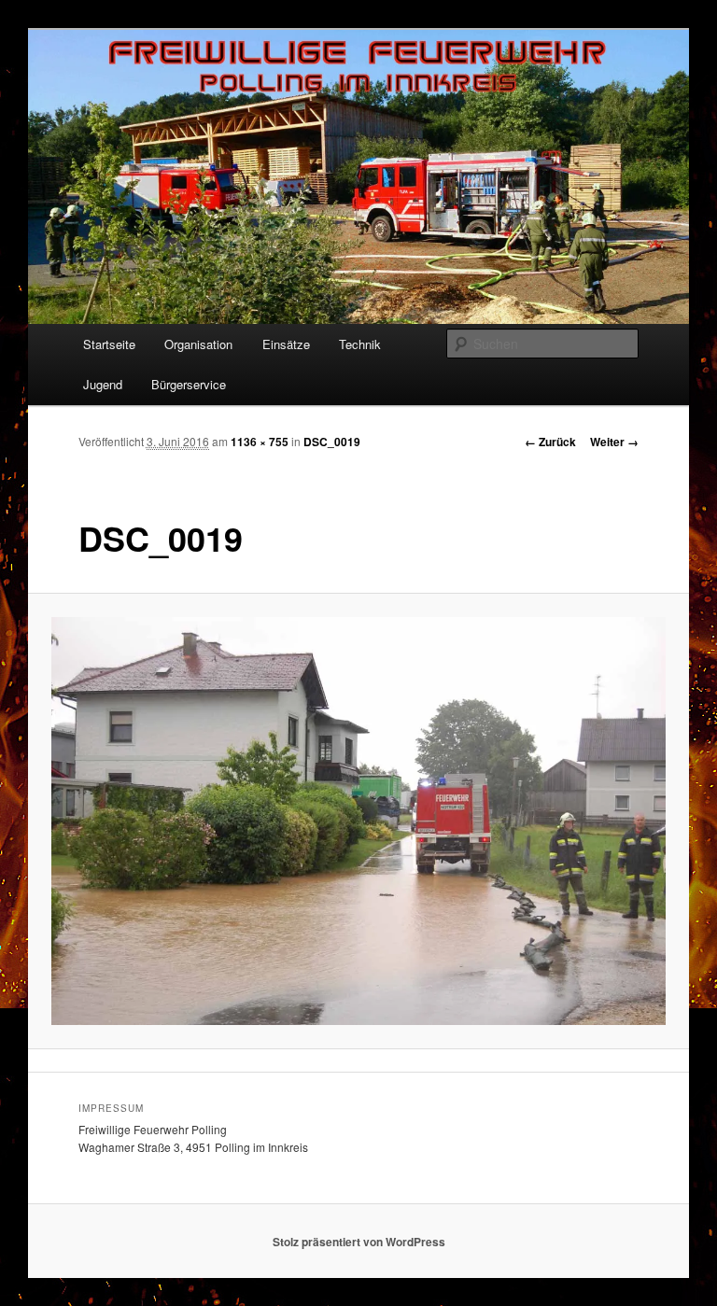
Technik (360, 344)
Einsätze (286, 344)
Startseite (109, 344)
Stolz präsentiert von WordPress (359, 1241)
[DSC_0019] (359, 821)
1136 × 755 (259, 441)
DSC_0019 (331, 441)
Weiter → (614, 441)
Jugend (102, 384)
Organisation (198, 344)
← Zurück (550, 441)
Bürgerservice (188, 384)
